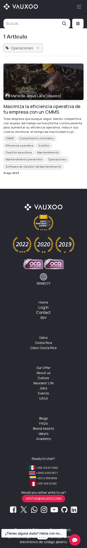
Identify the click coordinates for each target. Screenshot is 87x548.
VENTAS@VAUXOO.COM (44, 498)
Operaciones (57, 159)
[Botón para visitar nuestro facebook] (13, 510)
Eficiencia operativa (19, 145)
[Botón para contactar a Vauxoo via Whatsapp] (34, 510)
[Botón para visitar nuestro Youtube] (54, 510)
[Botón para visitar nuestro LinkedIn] (74, 510)
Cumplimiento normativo (36, 138)
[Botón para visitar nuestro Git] (64, 510)
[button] (78, 23)
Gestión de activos (19, 152)
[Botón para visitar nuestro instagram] (44, 510)
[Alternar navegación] (79, 6)
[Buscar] (64, 23)
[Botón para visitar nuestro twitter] (23, 510)
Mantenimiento (48, 152)
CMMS (10, 138)
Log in (44, 307)
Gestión (44, 145)
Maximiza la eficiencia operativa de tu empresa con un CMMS (42, 109)
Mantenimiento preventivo (24, 159)
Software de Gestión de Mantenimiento (33, 167)
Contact (43, 312)
